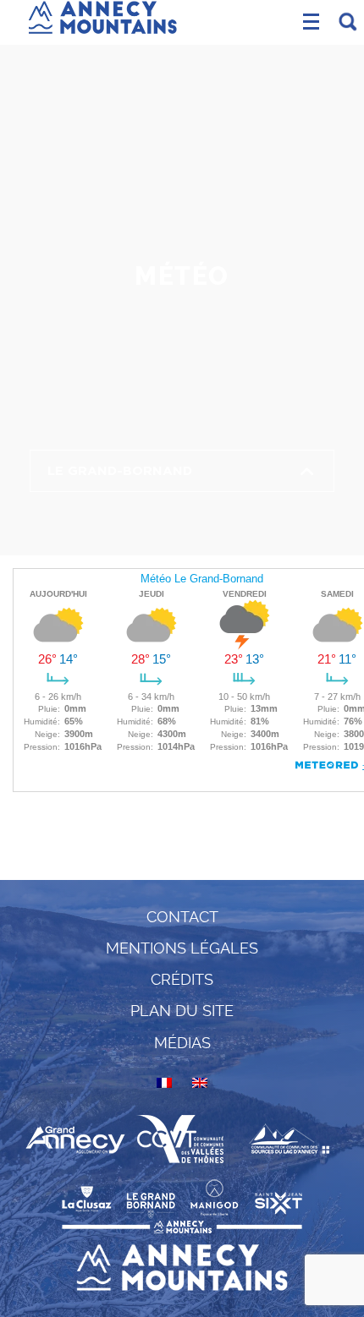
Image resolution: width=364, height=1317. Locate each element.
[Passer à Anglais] (200, 1082)
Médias (182, 1043)
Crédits (182, 979)
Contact (182, 917)
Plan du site (182, 1010)
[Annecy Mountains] (103, 14)
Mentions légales (182, 948)
